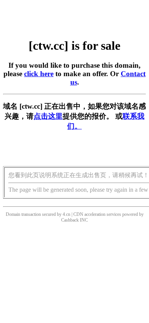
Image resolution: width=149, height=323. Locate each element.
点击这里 (48, 116)
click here (38, 74)
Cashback (70, 220)
